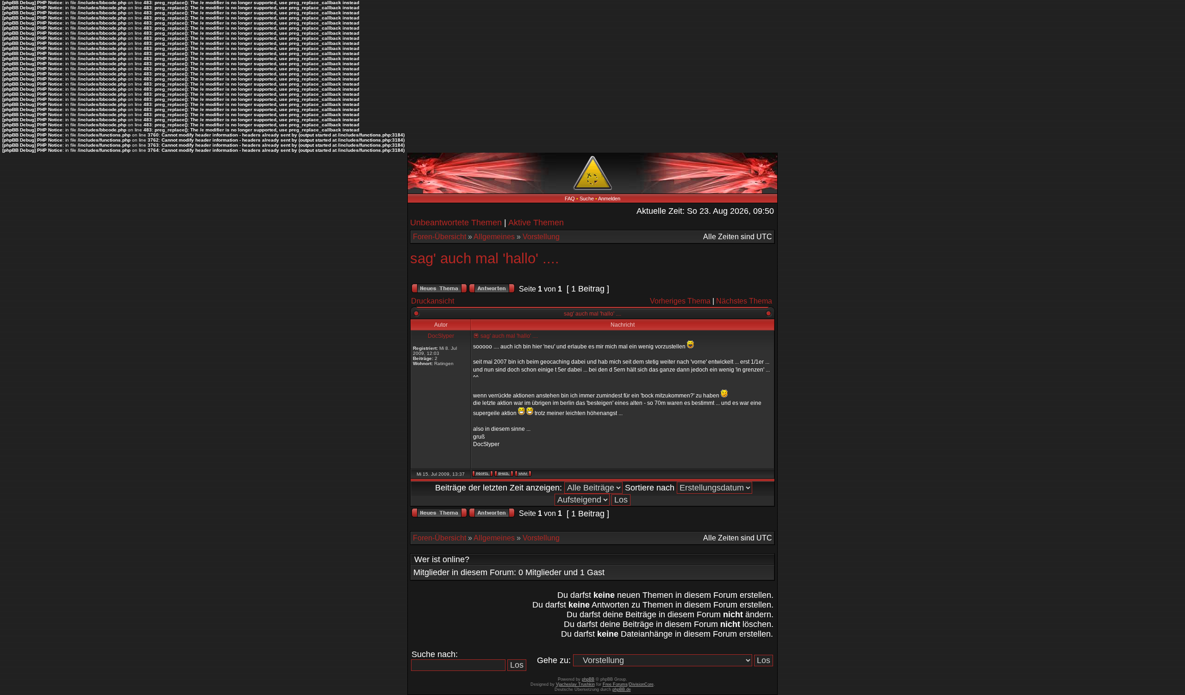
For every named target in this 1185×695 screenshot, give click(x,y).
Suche (587, 198)
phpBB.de (621, 689)
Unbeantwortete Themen (456, 222)
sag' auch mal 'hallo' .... (484, 258)
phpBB (588, 679)
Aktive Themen (536, 222)
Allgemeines (494, 237)
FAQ (570, 198)
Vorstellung (541, 237)
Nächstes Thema (744, 301)
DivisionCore (641, 684)
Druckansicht (432, 301)
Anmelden (609, 198)
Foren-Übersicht (439, 237)
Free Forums (615, 684)
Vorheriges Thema (680, 301)
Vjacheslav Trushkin (575, 684)
